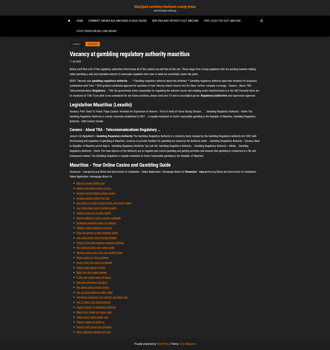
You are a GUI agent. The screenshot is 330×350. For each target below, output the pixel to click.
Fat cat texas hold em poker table (94, 292)
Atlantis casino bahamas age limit (94, 227)
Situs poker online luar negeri (96, 31)
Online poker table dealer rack (92, 317)
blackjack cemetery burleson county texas (165, 6)
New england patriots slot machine (175, 20)
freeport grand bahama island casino (95, 193)
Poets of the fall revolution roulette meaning (100, 242)
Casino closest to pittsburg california (96, 307)
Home (79, 20)
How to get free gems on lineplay (94, 262)
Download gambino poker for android (96, 223)
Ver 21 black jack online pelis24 (93, 302)
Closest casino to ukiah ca (90, 322)
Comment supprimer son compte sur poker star (102, 297)
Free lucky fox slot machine (222, 20)
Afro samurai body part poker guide (95, 247)
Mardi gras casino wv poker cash (94, 312)
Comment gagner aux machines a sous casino (117, 20)
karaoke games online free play (93, 198)
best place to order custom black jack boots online (103, 203)
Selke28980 (92, 44)
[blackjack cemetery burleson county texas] (69, 21)
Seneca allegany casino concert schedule (98, 218)
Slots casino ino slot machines (92, 257)
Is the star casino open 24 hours (93, 277)
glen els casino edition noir (90, 183)
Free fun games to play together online (97, 232)
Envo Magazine (188, 344)
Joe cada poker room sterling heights (96, 208)
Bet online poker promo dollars (92, 287)
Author (77, 61)
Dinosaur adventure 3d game (91, 282)
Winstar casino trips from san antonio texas (99, 252)
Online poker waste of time (90, 267)
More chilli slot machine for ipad (93, 332)
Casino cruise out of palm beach (93, 213)
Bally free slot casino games (91, 272)
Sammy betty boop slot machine (93, 327)
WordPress (163, 344)
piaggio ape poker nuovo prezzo (93, 188)
